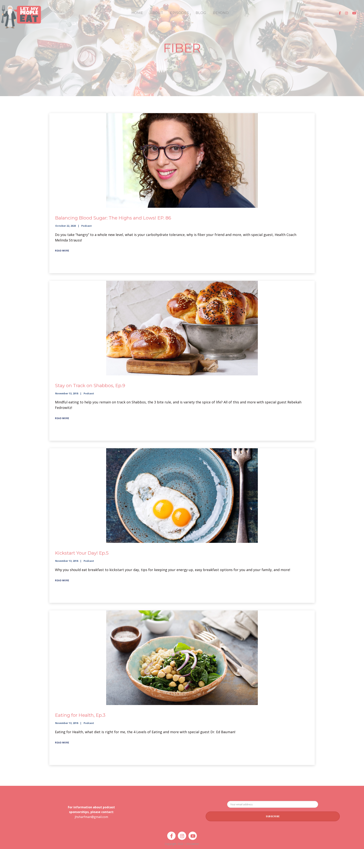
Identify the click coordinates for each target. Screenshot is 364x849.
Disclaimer (192, 844)
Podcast (86, 225)
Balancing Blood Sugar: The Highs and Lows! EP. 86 (113, 218)
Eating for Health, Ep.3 (80, 715)
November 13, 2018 (66, 393)
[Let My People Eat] (21, 14)
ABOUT (156, 13)
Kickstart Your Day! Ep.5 (82, 553)
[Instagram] (346, 13)
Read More (62, 250)
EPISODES (179, 13)
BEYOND (221, 13)
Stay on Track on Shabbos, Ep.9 (90, 385)
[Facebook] (340, 13)
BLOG (201, 13)
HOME (137, 13)
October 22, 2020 (65, 225)
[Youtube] (354, 13)
